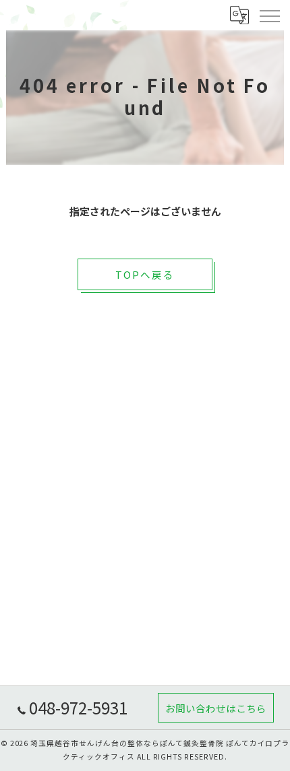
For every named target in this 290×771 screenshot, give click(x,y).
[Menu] (269, 15)
